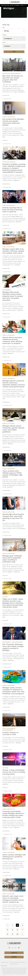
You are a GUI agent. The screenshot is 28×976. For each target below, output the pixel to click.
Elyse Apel (5, 140)
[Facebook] (9, 947)
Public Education (5, 5)
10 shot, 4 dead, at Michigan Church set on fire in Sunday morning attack (13, 772)
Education (6, 73)
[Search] (26, 2)
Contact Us (14, 952)
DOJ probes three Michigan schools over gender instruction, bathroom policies (13, 122)
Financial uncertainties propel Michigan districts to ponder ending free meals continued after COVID (13, 814)
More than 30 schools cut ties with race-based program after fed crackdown (12, 79)
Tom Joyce (6, 575)
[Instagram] (16, 947)
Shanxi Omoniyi (7, 313)
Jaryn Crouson (6, 95)
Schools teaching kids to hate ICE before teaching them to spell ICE (12, 210)
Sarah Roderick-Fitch (8, 663)
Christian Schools (8, 162)
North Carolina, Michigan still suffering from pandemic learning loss (14, 857)
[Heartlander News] (14, 2)
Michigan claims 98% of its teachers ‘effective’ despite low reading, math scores (13, 251)
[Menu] (4, 2)
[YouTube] (19, 947)
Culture (11, 5)
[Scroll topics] (26, 5)
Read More (22, 92)
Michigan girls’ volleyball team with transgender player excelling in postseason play (12, 559)
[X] (12, 947)
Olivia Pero (6, 787)
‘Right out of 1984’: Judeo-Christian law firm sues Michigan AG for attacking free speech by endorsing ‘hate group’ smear (13, 603)
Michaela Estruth (7, 183)
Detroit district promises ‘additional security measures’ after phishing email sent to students (12, 340)
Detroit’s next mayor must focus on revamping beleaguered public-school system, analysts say (13, 899)
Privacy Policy (4, 965)
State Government (8, 728)
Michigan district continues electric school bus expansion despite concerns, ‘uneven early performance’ (13, 384)
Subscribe (14, 956)
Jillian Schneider (7, 268)
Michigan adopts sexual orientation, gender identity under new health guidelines (13, 429)
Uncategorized (15, 73)
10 (17, 934)
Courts (22, 5)
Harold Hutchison (7, 490)
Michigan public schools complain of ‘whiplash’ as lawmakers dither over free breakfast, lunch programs (13, 691)
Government (17, 5)
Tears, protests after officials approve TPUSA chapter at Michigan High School (12, 474)
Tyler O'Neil (6, 620)
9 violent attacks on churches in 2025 (10, 733)
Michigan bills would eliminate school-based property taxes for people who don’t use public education (12, 296)
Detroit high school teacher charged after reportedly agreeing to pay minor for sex (13, 517)
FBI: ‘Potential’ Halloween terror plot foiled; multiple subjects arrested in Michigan (13, 647)
